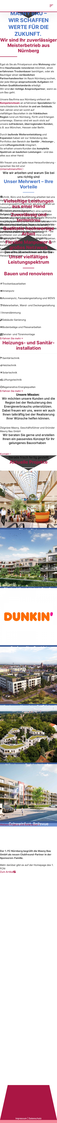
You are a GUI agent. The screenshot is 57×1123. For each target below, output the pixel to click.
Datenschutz (35, 1118)
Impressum (21, 1118)
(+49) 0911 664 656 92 (28, 942)
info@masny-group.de (27, 981)
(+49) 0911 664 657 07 (28, 1021)
